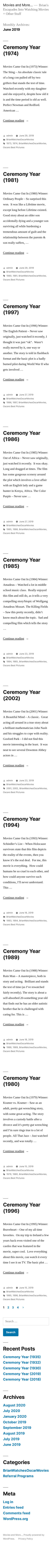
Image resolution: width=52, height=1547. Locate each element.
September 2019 (17, 1428)
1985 (9, 529)
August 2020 (14, 1405)
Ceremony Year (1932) (22, 1362)
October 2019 (14, 1422)
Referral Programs (18, 1476)
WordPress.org (15, 1519)
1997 (15, 402)
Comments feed (16, 1513)
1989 (15, 1047)
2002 (15, 788)
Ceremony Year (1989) (21, 954)
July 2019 (11, 1439)
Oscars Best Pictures (13, 147)
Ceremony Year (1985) (21, 563)
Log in (8, 1502)
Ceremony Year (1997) (21, 309)
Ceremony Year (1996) (21, 1208)
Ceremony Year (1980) (21, 1081)
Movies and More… (18, 5)
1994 (15, 920)
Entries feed (13, 1507)
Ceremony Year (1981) (21, 177)
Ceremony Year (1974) (21, 50)
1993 (9, 920)
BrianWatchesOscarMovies (20, 139)
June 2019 (12, 1444)
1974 (15, 143)
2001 (8, 788)
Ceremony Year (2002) (21, 695)
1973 (8, 143)
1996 (8, 402)
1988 (9, 1047)
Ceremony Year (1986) (21, 436)
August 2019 (14, 1433)
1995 (9, 1295)
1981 (15, 275)
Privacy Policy (25, 1538)
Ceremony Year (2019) (22, 1374)
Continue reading (16, 120)
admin (9, 135)
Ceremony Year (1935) (22, 1357)
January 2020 (14, 1416)
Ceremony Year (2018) (22, 1379)
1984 (9, 661)
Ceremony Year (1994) (21, 822)
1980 (9, 275)
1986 (15, 529)
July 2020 (11, 1411)
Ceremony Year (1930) (22, 1368)
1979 (8, 1174)
